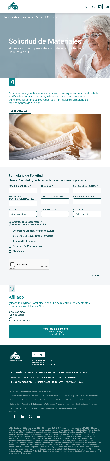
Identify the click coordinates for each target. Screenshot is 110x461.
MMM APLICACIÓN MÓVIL (76, 372)
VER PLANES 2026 (20, 111)
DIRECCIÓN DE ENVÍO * (52, 196)
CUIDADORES (58, 372)
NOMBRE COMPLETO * (20, 186)
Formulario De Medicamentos (27, 246)
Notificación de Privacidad (20, 404)
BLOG (36, 354)
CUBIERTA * (78, 209)
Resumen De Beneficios (24, 241)
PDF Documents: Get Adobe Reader (80, 400)
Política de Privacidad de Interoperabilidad (26, 408)
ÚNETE (26, 377)
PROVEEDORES (45, 372)
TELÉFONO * (47, 186)
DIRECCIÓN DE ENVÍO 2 (84, 196)
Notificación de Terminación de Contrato (25, 400)
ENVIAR (95, 275)
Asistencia (28, 17)
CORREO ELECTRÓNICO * (85, 186)
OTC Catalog (18, 251)
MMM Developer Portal (68, 408)
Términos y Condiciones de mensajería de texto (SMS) (31, 391)
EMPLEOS (35, 377)
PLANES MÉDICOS (18, 372)
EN (107, 7)
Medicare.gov (51, 408)
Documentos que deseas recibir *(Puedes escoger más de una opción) (27, 223)
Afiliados (16, 17)
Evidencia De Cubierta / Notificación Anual (33, 231)
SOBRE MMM (16, 377)
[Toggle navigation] (3, 6)
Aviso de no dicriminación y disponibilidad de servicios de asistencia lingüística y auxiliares (45, 396)
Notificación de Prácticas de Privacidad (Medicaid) (53, 404)
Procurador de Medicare (54, 400)
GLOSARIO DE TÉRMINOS (66, 377)
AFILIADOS (32, 372)
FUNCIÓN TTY (57, 382)
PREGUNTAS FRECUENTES (21, 382)
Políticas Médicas (74, 382)
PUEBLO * (13, 209)
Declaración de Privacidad (86, 404)
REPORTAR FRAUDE (42, 382)
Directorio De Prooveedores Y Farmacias (32, 236)
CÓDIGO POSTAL (49, 209)
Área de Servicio (91, 396)
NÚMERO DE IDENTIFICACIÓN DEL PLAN (22, 197)
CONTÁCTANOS (47, 377)
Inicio (6, 17)
